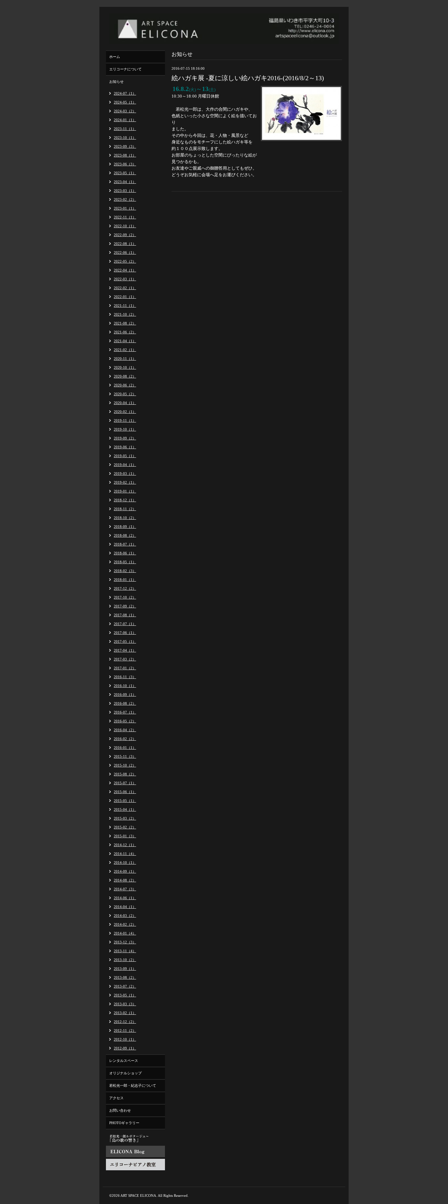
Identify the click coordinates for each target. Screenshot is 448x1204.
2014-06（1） (125, 898)
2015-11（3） (125, 756)
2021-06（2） (125, 332)
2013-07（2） (125, 986)
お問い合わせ (120, 1110)
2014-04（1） (125, 907)
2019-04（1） (125, 465)
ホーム (114, 57)
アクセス (116, 1098)
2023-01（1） (125, 208)
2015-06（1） (125, 792)
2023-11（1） (125, 129)
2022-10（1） (125, 226)
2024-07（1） (125, 93)
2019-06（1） (125, 447)
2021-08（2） (125, 323)
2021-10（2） (125, 314)
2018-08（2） (125, 535)
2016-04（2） (125, 730)
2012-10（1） (125, 1039)
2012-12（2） (125, 1022)
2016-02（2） (125, 739)
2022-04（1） (125, 270)
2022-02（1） (125, 288)
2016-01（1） (125, 748)
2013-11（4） (125, 951)
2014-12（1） (125, 845)
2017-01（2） (125, 668)
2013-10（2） (125, 960)
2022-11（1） (125, 217)
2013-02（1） (125, 1013)
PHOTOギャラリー (124, 1123)
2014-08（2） (125, 880)
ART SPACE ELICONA (138, 1195)
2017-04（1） (125, 650)
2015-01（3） (125, 836)
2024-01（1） (125, 120)
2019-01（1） (125, 491)
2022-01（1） (125, 297)
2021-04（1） (125, 341)
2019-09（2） (125, 438)
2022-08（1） (125, 244)
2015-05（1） (125, 801)
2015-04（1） (125, 809)
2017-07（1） (125, 624)
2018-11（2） (125, 509)
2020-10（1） (125, 367)
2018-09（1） (125, 526)
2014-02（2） (125, 924)
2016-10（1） (125, 686)
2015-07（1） (125, 783)
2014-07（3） (125, 889)
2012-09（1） (125, 1048)
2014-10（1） (125, 862)
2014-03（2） (125, 915)
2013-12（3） (125, 942)
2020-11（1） (125, 359)
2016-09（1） (125, 694)
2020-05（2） (125, 394)
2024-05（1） (125, 102)
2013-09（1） (125, 969)
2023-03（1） (125, 191)
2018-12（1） (125, 500)
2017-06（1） (125, 633)
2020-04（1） (125, 403)
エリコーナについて (125, 69)
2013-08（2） (125, 977)
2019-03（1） (125, 473)
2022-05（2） (125, 261)
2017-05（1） (125, 641)
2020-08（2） (125, 376)
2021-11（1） (125, 305)
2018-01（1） (125, 580)
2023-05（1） (125, 173)
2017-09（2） (125, 606)
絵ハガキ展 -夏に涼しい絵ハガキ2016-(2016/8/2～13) (248, 78)
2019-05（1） (125, 456)
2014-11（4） (125, 854)
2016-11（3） (125, 677)
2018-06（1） (125, 553)
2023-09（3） (125, 146)
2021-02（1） (125, 350)
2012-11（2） (125, 1030)
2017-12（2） (125, 588)
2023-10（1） (125, 137)
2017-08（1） (125, 615)
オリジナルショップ (125, 1073)
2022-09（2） (125, 235)
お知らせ (116, 81)
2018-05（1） (125, 562)
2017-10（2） (125, 597)
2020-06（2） (125, 385)
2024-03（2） (125, 111)
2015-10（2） (125, 765)
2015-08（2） (125, 774)
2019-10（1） (125, 429)
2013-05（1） (125, 995)
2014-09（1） (125, 871)
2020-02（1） (125, 412)
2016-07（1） (125, 712)
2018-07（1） (125, 544)
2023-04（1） (125, 182)
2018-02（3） (125, 571)
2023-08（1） (125, 155)
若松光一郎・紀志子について (132, 1085)
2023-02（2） (125, 199)
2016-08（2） (125, 703)
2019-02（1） (125, 482)
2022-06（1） (125, 252)
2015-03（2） (125, 818)
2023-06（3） (125, 164)
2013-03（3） (125, 1004)
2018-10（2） (125, 518)
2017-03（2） (125, 659)
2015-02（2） (125, 827)
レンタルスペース (123, 1061)
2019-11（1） (125, 420)
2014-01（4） (125, 933)
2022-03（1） (125, 279)
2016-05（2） (125, 721)
